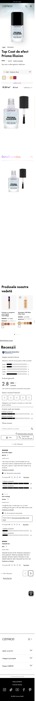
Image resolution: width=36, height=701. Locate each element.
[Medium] (25, 323)
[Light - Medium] (19, 323)
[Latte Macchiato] (5, 324)
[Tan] (27, 323)
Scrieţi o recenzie (18, 61)
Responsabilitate (17, 681)
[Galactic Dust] (4, 77)
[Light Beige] (3, 324)
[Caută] (26, 6)
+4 (19, 326)
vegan (3, 47)
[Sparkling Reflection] (7, 77)
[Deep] (30, 323)
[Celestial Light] (11, 77)
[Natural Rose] (11, 324)
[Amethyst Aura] (14, 77)
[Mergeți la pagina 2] (16, 334)
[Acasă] (7, 6)
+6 (2, 327)
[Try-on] (20, 297)
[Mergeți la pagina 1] (14, 334)
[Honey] (14, 324)
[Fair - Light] (22, 323)
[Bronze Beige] (8, 324)
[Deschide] (31, 6)
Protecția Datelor (17, 685)
